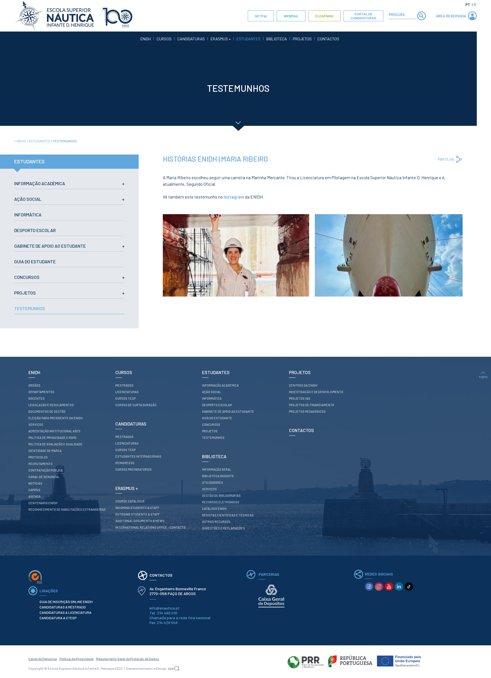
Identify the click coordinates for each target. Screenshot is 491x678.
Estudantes (38, 141)
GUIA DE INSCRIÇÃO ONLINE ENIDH (66, 602)
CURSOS (164, 38)
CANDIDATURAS (191, 38)
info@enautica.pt (164, 608)
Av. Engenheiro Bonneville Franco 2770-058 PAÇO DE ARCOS (178, 591)
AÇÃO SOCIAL (27, 199)
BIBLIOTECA (276, 38)
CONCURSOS (26, 277)
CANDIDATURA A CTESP (57, 618)
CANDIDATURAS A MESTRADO (62, 607)
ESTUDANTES (248, 38)
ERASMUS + (221, 38)
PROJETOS (302, 38)
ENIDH (145, 38)
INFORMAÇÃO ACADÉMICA (39, 183)
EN (474, 4)
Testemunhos (64, 141)
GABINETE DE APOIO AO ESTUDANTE (50, 246)
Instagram (234, 196)
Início (20, 141)
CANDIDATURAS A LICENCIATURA (65, 612)
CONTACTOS (328, 38)
